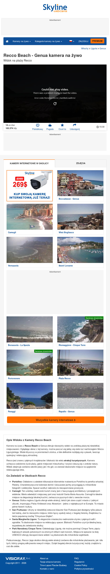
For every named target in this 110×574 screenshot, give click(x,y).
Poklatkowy (37, 128)
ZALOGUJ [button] (83, 41)
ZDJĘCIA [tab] (80, 163)
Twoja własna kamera (50, 561)
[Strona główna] (7, 41)
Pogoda (50, 128)
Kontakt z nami (47, 568)
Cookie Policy (80, 565)
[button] (71, 41)
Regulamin (79, 561)
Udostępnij (75, 128)
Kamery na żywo (21, 41)
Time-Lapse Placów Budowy (53, 565)
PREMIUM (97, 40)
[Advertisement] (54, 28)
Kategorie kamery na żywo (48, 41)
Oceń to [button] (62, 128)
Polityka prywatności (84, 568)
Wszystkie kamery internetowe (55, 420)
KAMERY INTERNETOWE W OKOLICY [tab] (29, 163)
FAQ (76, 558)
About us (44, 558)
